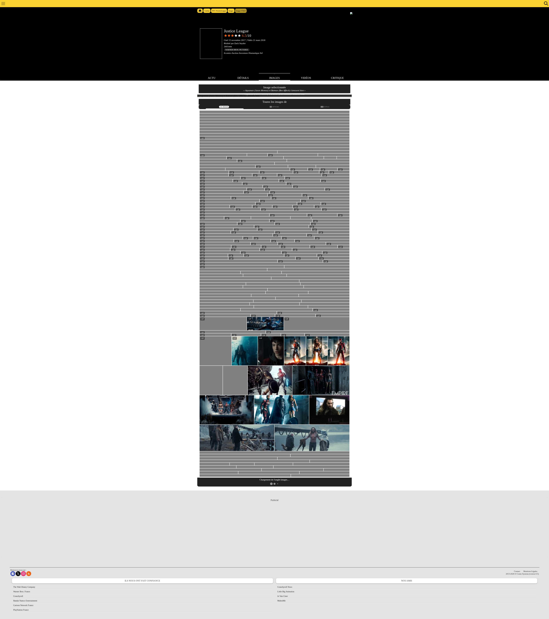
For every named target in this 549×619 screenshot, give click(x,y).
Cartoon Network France (23, 605)
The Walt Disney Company (24, 587)
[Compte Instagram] (23, 573)
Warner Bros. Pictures (236, 50)
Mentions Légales (530, 571)
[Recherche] (545, 3)
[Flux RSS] (28, 573)
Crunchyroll (18, 596)
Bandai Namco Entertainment (25, 601)
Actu (211, 77)
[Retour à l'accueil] (273, 3)
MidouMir (281, 601)
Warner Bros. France (21, 592)
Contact (517, 571)
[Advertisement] (274, 530)
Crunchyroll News (284, 587)
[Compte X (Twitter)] (18, 573)
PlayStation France (21, 610)
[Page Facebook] (12, 573)
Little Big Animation (285, 592)
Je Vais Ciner (282, 596)
